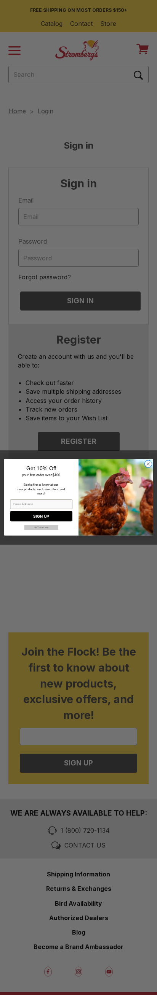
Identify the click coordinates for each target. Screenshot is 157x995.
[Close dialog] (148, 464)
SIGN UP (41, 516)
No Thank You (41, 527)
